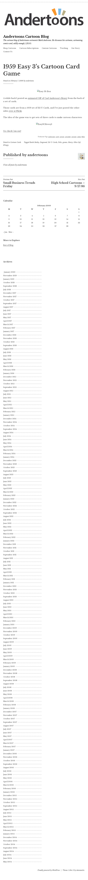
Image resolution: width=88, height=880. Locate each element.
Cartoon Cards (15, 142)
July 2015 (7, 394)
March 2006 (8, 785)
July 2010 (7, 604)
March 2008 (8, 701)
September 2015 (10, 387)
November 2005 (10, 799)
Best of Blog (8, 245)
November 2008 (10, 673)
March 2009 (8, 659)
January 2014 (8, 457)
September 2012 (10, 513)
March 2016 (8, 366)
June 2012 (7, 523)
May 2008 (7, 694)
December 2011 (9, 544)
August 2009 (8, 642)
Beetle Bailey (34, 142)
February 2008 (9, 705)
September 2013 (10, 471)
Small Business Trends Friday (19, 183)
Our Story (75, 48)
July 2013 (7, 478)
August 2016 (8, 349)
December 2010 (9, 586)
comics (79, 137)
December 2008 (10, 670)
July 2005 (7, 813)
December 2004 (10, 837)
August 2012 (8, 516)
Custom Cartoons (49, 48)
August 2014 (8, 433)
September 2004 (10, 848)
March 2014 (8, 450)
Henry (70, 142)
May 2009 (7, 652)
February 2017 (9, 328)
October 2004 (9, 844)
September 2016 (10, 345)
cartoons (73, 137)
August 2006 (8, 768)
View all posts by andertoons (15, 165)
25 (32, 226)
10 (21, 219)
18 (32, 223)
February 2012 (9, 537)
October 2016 (9, 342)
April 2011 (7, 572)
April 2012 (7, 530)
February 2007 (9, 747)
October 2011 (8, 551)
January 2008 (9, 708)
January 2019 (8, 279)
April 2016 (7, 363)
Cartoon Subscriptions (29, 48)
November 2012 (10, 506)
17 (20, 223)
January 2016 (8, 373)
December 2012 (9, 502)
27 (55, 226)
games (65, 142)
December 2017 (9, 293)
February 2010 (9, 621)
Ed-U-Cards (52, 142)
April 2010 (7, 614)
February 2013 (9, 495)
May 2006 (7, 778)
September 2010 (10, 597)
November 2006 (10, 757)
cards (57, 137)
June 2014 (7, 440)
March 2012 (8, 534)
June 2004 (7, 858)
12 (43, 219)
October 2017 (8, 300)
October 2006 (9, 761)
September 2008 (10, 680)
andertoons (30, 81)
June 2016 (7, 356)
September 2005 (10, 806)
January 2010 (8, 625)
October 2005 (9, 802)
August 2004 (8, 851)
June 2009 (7, 649)
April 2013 (7, 488)
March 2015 (8, 408)
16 (9, 223)
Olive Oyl (77, 142)
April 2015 (7, 405)
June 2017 (7, 314)
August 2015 (8, 391)
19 (43, 223)
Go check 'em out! (12, 131)
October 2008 (9, 677)
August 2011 (8, 558)
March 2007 (8, 743)
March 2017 (8, 324)
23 (9, 226)
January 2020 (9, 272)
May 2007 (7, 736)
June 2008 (7, 691)
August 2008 (8, 684)
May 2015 (7, 401)
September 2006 (10, 764)
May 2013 (7, 485)
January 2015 (8, 415)
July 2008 (7, 687)
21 (67, 223)
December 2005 (10, 795)
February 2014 (9, 454)
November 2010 (10, 590)
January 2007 (8, 750)
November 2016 (10, 338)
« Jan (5, 232)
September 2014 (10, 429)
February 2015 (9, 412)
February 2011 (9, 579)
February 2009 (9, 663)
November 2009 (10, 631)
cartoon (61, 137)
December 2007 (9, 712)
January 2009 (9, 666)
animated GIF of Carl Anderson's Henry (47, 98)
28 (67, 226)
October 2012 (9, 509)
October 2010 (9, 593)
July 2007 (7, 729)
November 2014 (10, 422)
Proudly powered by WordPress (49, 870)
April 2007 (7, 740)
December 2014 (9, 419)
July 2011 (7, 562)
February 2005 (9, 830)
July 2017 (7, 310)
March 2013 (8, 492)
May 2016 (7, 359)
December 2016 (9, 335)
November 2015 (10, 380)
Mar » (11, 232)
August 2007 (8, 726)
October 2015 (8, 384)
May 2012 (7, 527)
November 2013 (10, 464)
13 (55, 219)
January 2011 (8, 583)
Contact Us (7, 52)
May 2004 (7, 862)
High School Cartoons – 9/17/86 (68, 183)
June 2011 (7, 565)
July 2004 (7, 855)
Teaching (64, 48)
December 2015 (9, 377)
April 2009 (7, 656)
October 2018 (9, 283)
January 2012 (8, 541)
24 (21, 226)
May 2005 (7, 820)
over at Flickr (15, 111)
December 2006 (10, 754)
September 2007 (10, 722)
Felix (60, 142)
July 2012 (7, 520)
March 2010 (8, 617)
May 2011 (7, 569)
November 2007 (10, 715)
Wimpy (6, 145)
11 (32, 219)
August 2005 (8, 809)
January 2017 (8, 331)
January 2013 (8, 499)
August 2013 (8, 474)
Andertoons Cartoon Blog (26, 37)
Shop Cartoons (9, 48)
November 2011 (9, 548)
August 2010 (8, 600)
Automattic (80, 870)
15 (79, 219)
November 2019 (10, 276)
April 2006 (7, 782)
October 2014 (9, 426)
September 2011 (9, 555)
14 (67, 219)
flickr (83, 137)
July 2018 (7, 290)
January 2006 (9, 792)
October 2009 (9, 635)
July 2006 (7, 771)
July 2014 (7, 436)
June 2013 (7, 481)
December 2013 (9, 460)
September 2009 (10, 638)
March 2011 (8, 576)
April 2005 (7, 823)
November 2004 (10, 841)
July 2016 (7, 352)
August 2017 (8, 307)
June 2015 (7, 398)
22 (79, 223)
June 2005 (7, 816)
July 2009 (7, 645)
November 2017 (9, 297)
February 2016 (9, 370)
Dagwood (43, 142)
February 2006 (9, 788)
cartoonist (68, 137)
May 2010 (7, 611)
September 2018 (10, 286)
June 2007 (7, 733)
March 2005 (8, 827)
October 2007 (9, 719)
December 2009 (10, 628)
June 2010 (7, 607)
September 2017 (9, 303)
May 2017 (7, 317)
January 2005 (9, 834)
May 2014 (7, 443)
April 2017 (7, 321)
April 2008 (7, 698)
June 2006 (7, 774)
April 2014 (7, 447)
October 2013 (9, 467)
